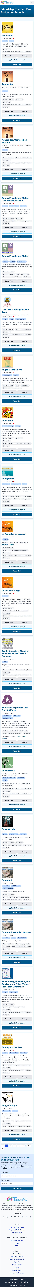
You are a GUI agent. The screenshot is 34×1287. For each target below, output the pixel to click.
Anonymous (8, 478)
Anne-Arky (7, 420)
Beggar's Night (9, 1105)
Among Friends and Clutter (15, 256)
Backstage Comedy (8, 426)
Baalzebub (7, 880)
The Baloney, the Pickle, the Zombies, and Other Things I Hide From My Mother (16, 984)
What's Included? (17, 1240)
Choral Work (23, 1052)
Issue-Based (6, 484)
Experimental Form (7, 718)
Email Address (6, 1180)
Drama (11, 41)
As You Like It (8, 770)
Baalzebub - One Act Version (16, 932)
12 (28, 1145)
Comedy (5, 41)
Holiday (12, 319)
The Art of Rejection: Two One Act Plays (15, 708)
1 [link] (6, 1145)
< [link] (2, 1145)
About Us (17, 1262)
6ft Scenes (7, 35)
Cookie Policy (17, 1270)
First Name (5, 1172)
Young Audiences (20, 319)
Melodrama (23, 834)
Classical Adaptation (8, 888)
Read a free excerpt (18, 60)
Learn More (9, 56)
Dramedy (5, 91)
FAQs (17, 1246)
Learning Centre (17, 1256)
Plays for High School (17, 1227)
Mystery (5, 834)
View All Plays (17, 1232)
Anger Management (12, 369)
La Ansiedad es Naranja (13, 534)
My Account (14, 1279)
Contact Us (17, 1254)
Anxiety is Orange (8, 544)
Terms (17, 1267)
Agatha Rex (7, 84)
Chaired (18, 736)
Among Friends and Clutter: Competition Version (15, 199)
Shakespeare (21, 777)
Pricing (24, 56)
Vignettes (23, 206)
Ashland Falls (8, 829)
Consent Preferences (17, 1273)
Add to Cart (17, 65)
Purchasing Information (17, 1259)
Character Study (14, 206)
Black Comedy (13, 992)
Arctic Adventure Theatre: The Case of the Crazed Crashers (15, 653)
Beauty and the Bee (12, 1047)
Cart (22, 1279)
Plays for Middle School (17, 1230)
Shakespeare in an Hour (9, 777)
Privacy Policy (17, 1265)
